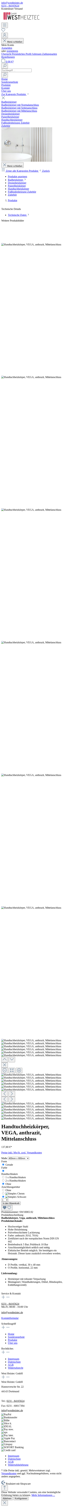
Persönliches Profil (22, 54)
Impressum (13, 1358)
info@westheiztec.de (12, 2)
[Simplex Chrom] (14, 1193)
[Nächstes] (12, 1094)
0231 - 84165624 (10, 5)
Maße (4, 1158)
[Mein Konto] (4, 35)
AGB (11, 1364)
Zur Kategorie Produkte (14, 94)
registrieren (12, 51)
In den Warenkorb (11, 1203)
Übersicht (6, 54)
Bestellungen (8, 57)
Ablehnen (7, 1498)
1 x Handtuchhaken (15, 1177)
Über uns (12, 1343)
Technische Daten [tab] (17, 215)
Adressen (37, 54)
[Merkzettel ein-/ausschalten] (6, 1208)
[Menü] (4, 25)
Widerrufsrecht (15, 1367)
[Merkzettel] (3, 31)
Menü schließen (14, 42)
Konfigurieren (21, 1498)
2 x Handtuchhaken (15, 1180)
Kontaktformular (10, 1318)
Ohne (8, 1184)
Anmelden (6, 48)
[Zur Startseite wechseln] (21, 21)
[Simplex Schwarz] (15, 1196)
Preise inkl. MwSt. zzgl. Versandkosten (21, 1152)
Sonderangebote (16, 1337)
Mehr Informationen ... (43, 1495)
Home (11, 1334)
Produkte (12, 1340)
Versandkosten (8, 1473)
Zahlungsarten (49, 54)
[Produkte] (26, 160)
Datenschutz (14, 1361)
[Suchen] (4, 66)
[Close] (4, 1065)
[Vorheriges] (4, 1094)
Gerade (9, 1164)
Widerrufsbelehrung (18, 1464)
